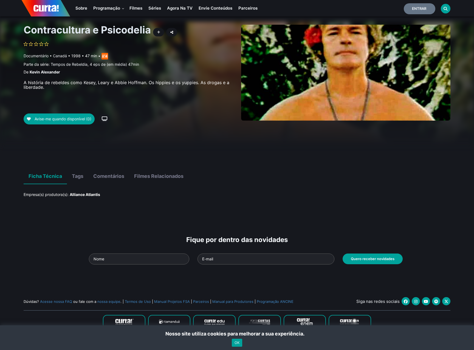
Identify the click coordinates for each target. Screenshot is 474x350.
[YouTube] (426, 301)
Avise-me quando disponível (62, 118)
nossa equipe (108, 301)
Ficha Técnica (45, 176)
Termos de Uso (138, 301)
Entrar (419, 8)
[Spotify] (436, 301)
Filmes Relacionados (159, 176)
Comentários (108, 176)
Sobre (81, 8)
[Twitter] (446, 301)
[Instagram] (416, 301)
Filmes (135, 8)
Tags (77, 176)
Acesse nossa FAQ (56, 301)
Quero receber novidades (372, 259)
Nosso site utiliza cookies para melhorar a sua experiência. (237, 334)
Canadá (60, 55)
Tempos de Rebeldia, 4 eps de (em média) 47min (95, 64)
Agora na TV (180, 8)
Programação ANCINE (275, 301)
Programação (107, 8)
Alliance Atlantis (85, 194)
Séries (154, 8)
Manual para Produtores (232, 301)
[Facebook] (406, 301)
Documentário (36, 55)
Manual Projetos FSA (172, 301)
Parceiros (248, 8)
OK (237, 342)
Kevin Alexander (45, 72)
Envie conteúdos (215, 8)
